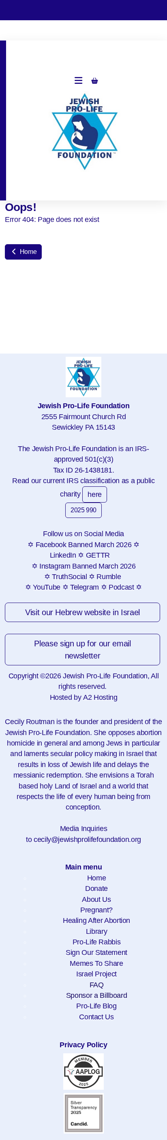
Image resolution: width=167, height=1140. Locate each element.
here (95, 494)
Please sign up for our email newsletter (82, 649)
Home (27, 251)
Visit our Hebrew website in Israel (82, 612)
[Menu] (79, 81)
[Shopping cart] (95, 81)
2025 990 (83, 510)
